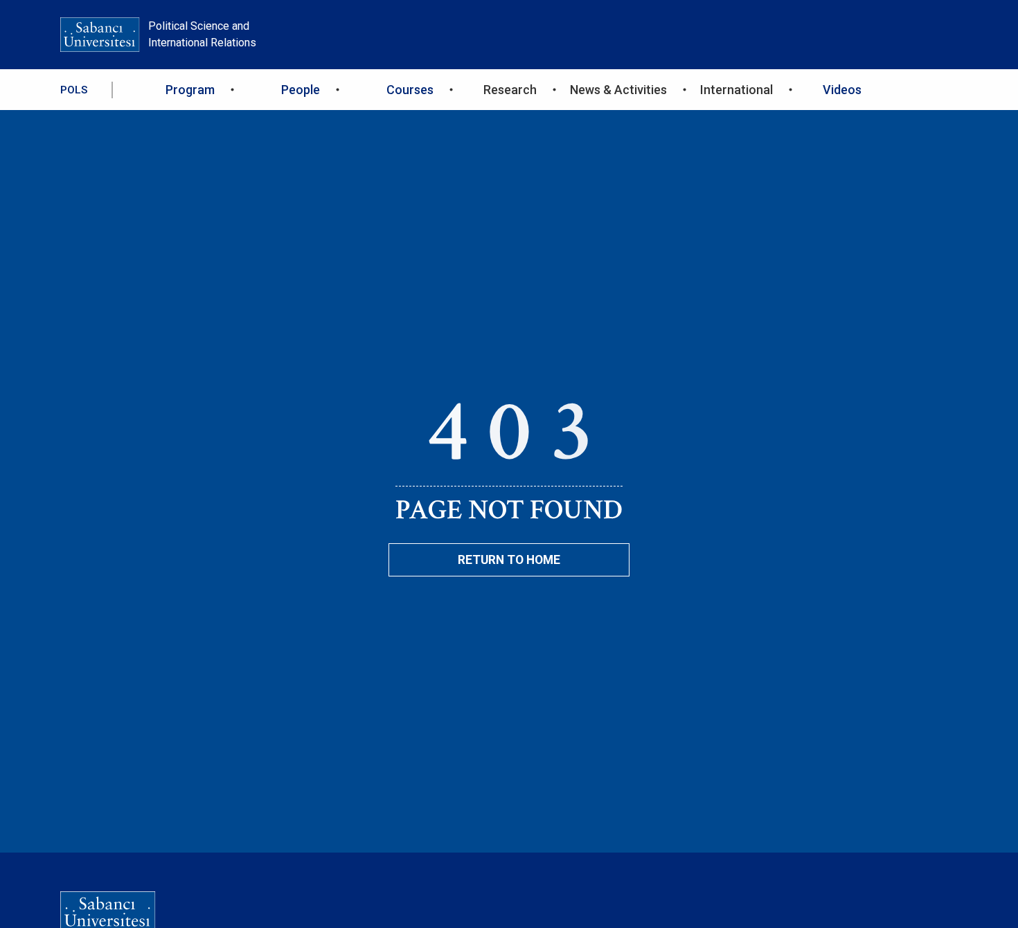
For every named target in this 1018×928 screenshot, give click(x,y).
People (300, 89)
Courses (410, 89)
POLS (73, 90)
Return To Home (509, 560)
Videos (842, 89)
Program (190, 89)
